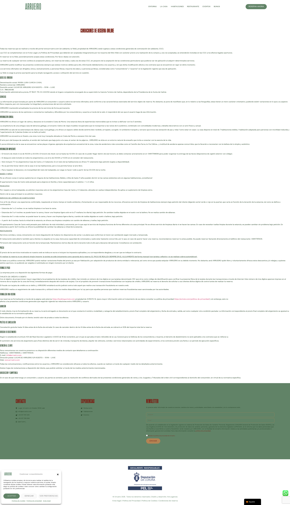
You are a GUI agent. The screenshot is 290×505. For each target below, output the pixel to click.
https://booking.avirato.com (63, 299)
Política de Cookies (18, 501)
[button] (58, 474)
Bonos (217, 6)
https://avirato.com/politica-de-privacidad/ (192, 299)
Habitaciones (177, 6)
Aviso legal (47, 501)
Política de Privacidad (131, 501)
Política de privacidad (34, 501)
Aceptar (11, 496)
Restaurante (193, 6)
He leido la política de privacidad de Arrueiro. (161, 435)
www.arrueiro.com (12, 360)
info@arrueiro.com (14, 355)
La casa (164, 6)
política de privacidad (203, 431)
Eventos (206, 6)
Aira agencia (172, 497)
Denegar (29, 496)
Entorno (152, 6)
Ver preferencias (49, 496)
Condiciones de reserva (168, 501)
